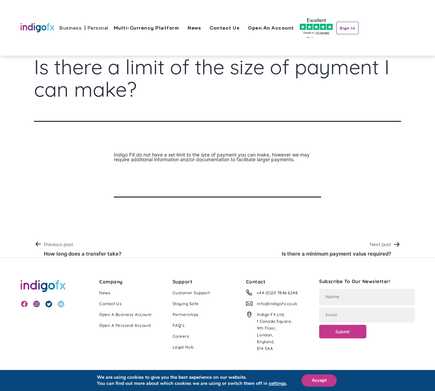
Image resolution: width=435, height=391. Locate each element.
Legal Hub (183, 347)
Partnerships (186, 314)
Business (70, 28)
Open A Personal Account (125, 325)
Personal (98, 28)
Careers (181, 336)
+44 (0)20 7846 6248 (277, 292)
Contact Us (224, 28)
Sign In (347, 28)
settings (277, 383)
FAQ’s (179, 325)
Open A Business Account (125, 314)
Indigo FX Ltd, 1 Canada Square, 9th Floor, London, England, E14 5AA (274, 331)
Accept (319, 380)
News (194, 28)
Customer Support (191, 292)
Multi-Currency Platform (146, 28)
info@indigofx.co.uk (277, 303)
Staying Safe (186, 303)
